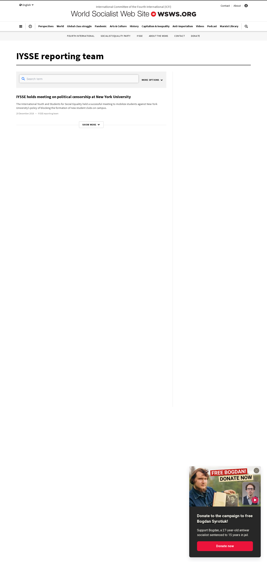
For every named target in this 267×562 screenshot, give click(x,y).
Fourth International (80, 35)
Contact (225, 5)
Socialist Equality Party (115, 35)
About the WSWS (158, 35)
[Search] (246, 28)
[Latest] (30, 28)
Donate (195, 35)
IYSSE (140, 35)
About (237, 5)
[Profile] (246, 6)
